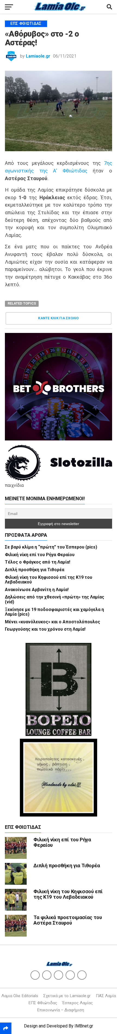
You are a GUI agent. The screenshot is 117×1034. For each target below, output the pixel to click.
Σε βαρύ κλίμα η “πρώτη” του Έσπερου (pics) (51, 547)
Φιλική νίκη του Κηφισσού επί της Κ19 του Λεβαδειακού (48, 580)
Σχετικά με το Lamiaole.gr (67, 995)
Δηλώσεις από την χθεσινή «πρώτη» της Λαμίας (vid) (54, 599)
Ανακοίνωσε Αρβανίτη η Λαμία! (37, 589)
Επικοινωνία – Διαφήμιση (60, 1010)
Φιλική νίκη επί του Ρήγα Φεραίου (40, 554)
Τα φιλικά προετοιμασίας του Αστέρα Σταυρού (67, 920)
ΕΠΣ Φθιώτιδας (42, 1002)
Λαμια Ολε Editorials (19, 995)
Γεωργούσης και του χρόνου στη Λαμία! (45, 629)
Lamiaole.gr (38, 56)
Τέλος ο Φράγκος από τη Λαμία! (37, 562)
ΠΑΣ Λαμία (106, 995)
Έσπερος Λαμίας (77, 1002)
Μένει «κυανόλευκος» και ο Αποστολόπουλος (52, 621)
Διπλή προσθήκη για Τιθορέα (34, 569)
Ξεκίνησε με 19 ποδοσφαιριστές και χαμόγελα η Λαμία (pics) (54, 612)
